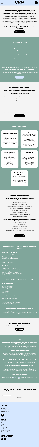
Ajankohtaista (4, 427)
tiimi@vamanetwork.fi (5, 411)
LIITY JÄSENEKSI (19, 329)
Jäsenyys (2, 424)
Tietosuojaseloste (4, 432)
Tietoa (2, 426)
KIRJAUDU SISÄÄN (36, 2)
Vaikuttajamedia (16, 377)
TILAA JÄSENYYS (19, 77)
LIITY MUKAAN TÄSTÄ (19, 115)
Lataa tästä (19, 397)
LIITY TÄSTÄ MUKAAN (19, 31)
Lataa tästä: (4, 393)
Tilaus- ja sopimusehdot (5, 430)
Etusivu (2, 423)
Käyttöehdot (3, 429)
